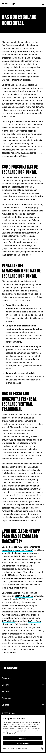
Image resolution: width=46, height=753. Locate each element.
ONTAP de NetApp (24, 595)
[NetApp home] (10, 3)
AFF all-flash (8, 621)
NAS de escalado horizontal (29, 578)
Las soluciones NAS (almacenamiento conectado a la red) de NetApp (21, 548)
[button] (43, 3)
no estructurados (25, 51)
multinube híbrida (18, 587)
